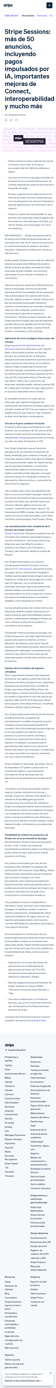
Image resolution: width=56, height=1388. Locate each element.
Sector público (38, 1184)
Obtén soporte (12, 1359)
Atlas (7, 1069)
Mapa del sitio (12, 1336)
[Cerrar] (50, 1373)
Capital (8, 1081)
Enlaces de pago (13, 1139)
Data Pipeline (11, 1102)
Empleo (34, 1289)
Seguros (34, 1153)
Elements (10, 1106)
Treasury (9, 1175)
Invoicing (9, 1122)
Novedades (28, 15)
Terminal (9, 1171)
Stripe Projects (38, 1262)
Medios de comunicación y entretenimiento (38, 1161)
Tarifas (8, 1065)
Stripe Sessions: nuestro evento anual (13, 1305)
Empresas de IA (38, 1129)
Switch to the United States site (22, 1380)
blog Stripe (40, 1020)
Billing (8, 1077)
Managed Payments (15, 1135)
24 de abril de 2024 (15, 114)
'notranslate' (24, 568)
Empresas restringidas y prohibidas (12, 1324)
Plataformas (36, 1121)
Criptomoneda (12, 1098)
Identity (9, 1118)
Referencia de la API (40, 1242)
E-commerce (37, 1081)
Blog (7, 1293)
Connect (9, 1094)
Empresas (35, 1061)
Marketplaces (37, 1113)
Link (7, 1130)
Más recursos (12, 1347)
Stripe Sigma (11, 1163)
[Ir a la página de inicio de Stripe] (8, 1045)
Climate (9, 1090)
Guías (8, 1281)
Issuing (8, 1126)
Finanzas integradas (40, 1085)
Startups (35, 1065)
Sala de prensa (14, 15)
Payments (10, 1143)
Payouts (9, 1147)
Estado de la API (38, 1246)
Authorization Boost (15, 1073)
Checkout (10, 1085)
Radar (8, 1151)
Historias (42, 15)
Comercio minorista (40, 1188)
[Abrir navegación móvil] (49, 5)
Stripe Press (36, 1297)
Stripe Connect (13, 533)
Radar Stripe (19, 437)
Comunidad (11, 1297)
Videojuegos (37, 1141)
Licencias (9, 1331)
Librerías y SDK (38, 1257)
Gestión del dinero (40, 1117)
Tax (7, 1167)
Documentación (38, 1237)
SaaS (33, 1125)
